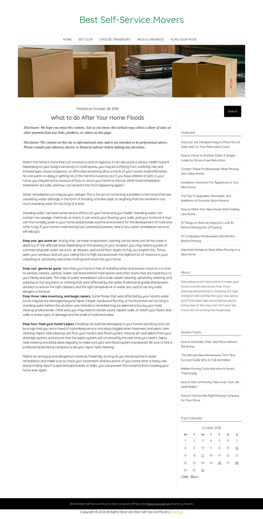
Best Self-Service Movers (131, 19)
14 (236, 448)
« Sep (184, 476)
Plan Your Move (184, 39)
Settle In (86, 39)
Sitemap (177, 512)
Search (232, 111)
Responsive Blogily (158, 504)
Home (67, 39)
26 (219, 463)
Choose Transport (115, 39)
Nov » (194, 476)
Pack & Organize (150, 39)
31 (202, 470)
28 (237, 463)
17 (202, 455)
